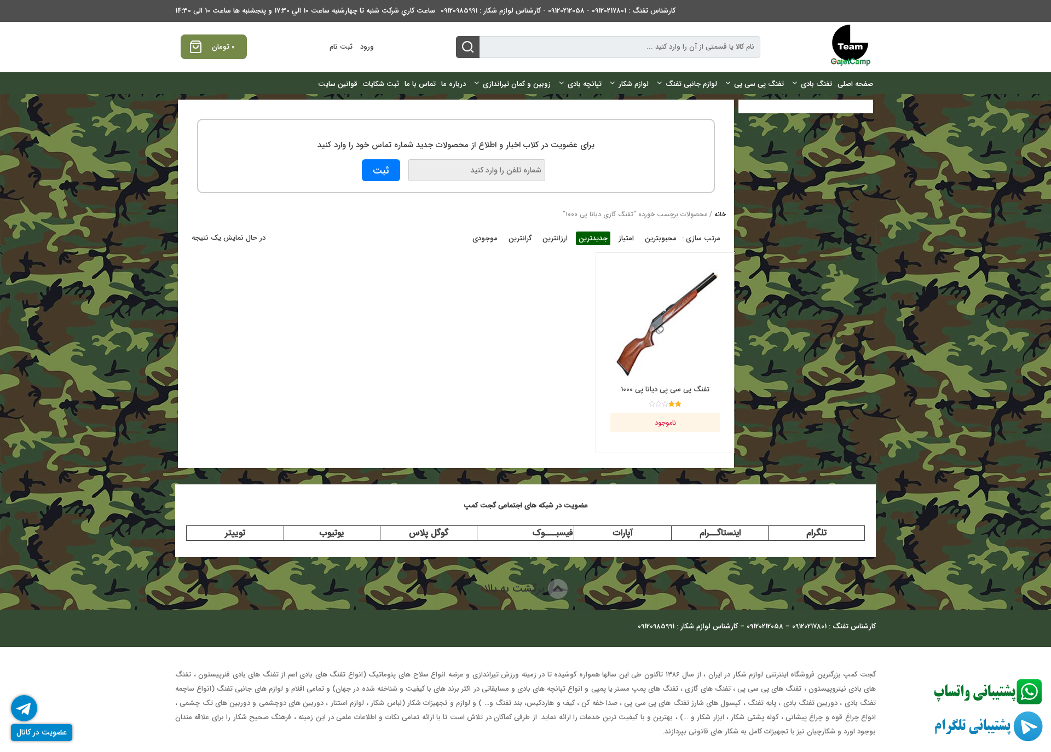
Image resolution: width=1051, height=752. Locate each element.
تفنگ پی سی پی (759, 84)
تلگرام (816, 533)
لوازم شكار (634, 84)
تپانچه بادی (585, 84)
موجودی (485, 238)
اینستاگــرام (720, 533)
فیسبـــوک (553, 533)
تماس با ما (420, 84)
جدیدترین (593, 238)
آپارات (623, 533)
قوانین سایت (337, 84)
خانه (720, 214)
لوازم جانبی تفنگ (691, 84)
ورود (367, 47)
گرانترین (520, 238)
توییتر (235, 533)
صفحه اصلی (855, 84)
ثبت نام (341, 47)
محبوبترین (661, 238)
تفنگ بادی (816, 84)
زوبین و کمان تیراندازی (517, 84)
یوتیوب (332, 533)
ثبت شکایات (381, 84)
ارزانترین (555, 238)
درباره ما (453, 84)
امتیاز (626, 238)
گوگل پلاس (428, 533)
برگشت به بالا (516, 588)
